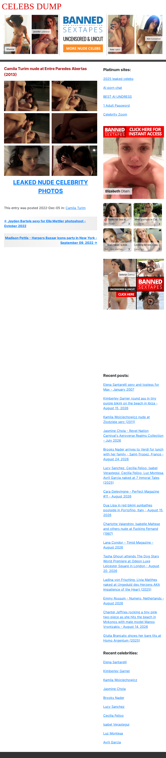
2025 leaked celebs (118, 79)
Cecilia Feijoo (113, 715)
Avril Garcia (112, 742)
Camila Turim (76, 208)
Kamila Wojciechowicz (120, 680)
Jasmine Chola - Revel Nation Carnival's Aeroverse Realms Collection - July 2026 (133, 435)
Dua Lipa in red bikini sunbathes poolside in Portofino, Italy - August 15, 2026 (133, 510)
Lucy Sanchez (114, 707)
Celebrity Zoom (115, 114)
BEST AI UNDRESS (117, 97)
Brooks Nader (113, 698)
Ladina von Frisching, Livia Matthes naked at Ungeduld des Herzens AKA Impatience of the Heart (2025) (131, 584)
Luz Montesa (113, 733)
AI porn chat (112, 88)
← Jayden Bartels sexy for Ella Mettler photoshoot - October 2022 (45, 223)
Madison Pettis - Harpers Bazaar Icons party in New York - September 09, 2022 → (51, 240)
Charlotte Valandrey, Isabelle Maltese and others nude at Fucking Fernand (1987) (131, 529)
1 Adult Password (116, 105)
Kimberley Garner (116, 671)
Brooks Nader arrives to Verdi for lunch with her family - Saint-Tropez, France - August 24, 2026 (133, 454)
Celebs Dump (32, 6)
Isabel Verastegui (116, 724)
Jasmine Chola (114, 689)
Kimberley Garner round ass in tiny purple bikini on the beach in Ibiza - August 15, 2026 (130, 403)
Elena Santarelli (115, 662)
